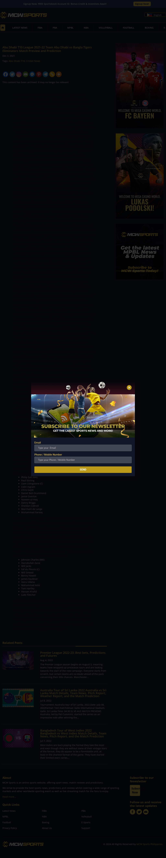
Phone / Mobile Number (48, 454)
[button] (129, 387)
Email (37, 442)
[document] (83, 429)
